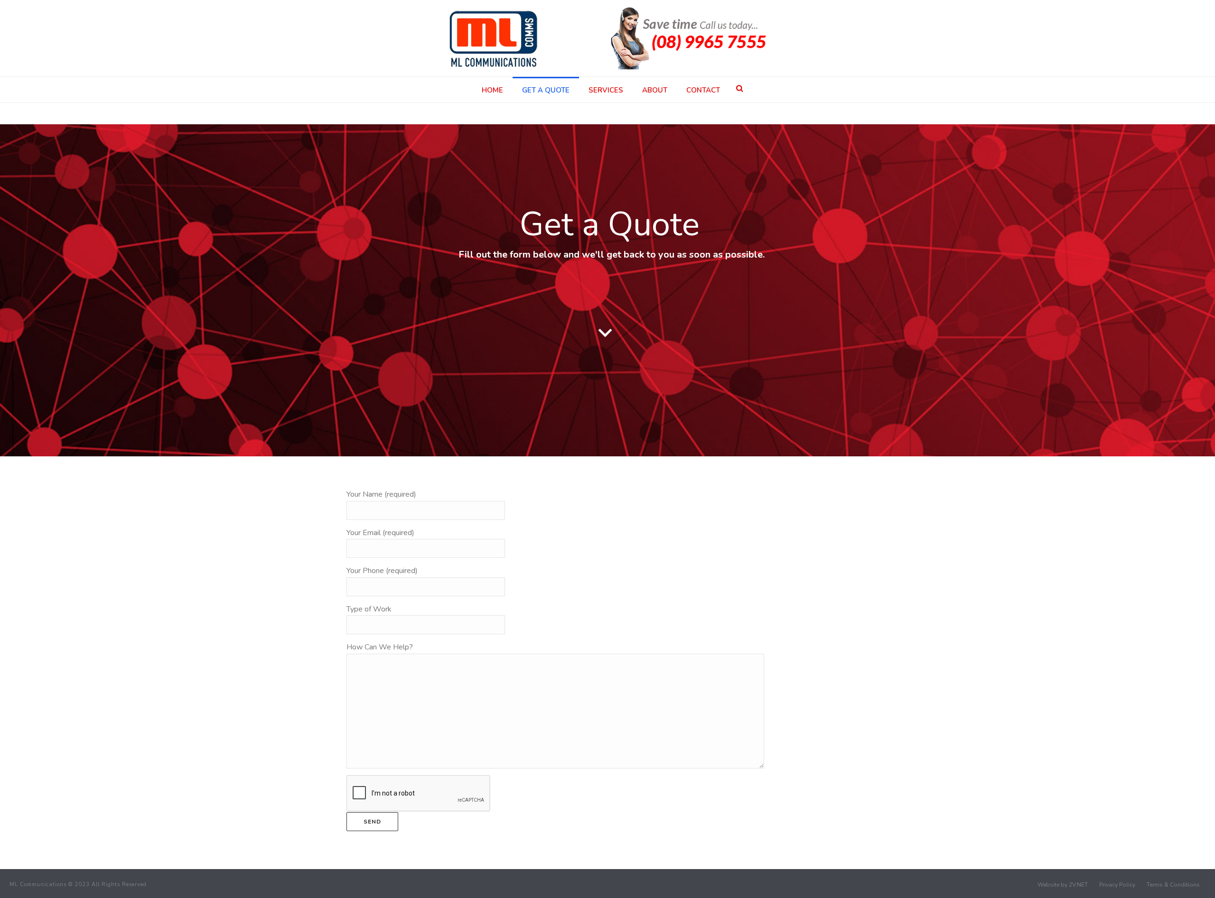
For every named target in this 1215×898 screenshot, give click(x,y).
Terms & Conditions (1173, 885)
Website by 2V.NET (1062, 885)
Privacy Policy (1117, 885)
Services (606, 90)
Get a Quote (546, 90)
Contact (703, 90)
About (654, 90)
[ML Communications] (607, 38)
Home (492, 90)
